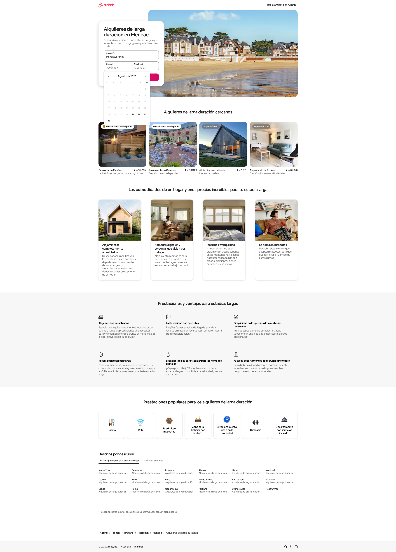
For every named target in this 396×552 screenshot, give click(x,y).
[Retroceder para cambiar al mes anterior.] (109, 76)
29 (139, 114)
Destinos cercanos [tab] (154, 460)
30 (145, 114)
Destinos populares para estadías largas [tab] (118, 460)
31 (109, 120)
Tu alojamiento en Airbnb (281, 5)
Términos (138, 546)
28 (133, 114)
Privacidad (125, 546)
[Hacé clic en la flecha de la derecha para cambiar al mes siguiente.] (145, 76)
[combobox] (131, 57)
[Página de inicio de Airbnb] (106, 5)
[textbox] (117, 67)
